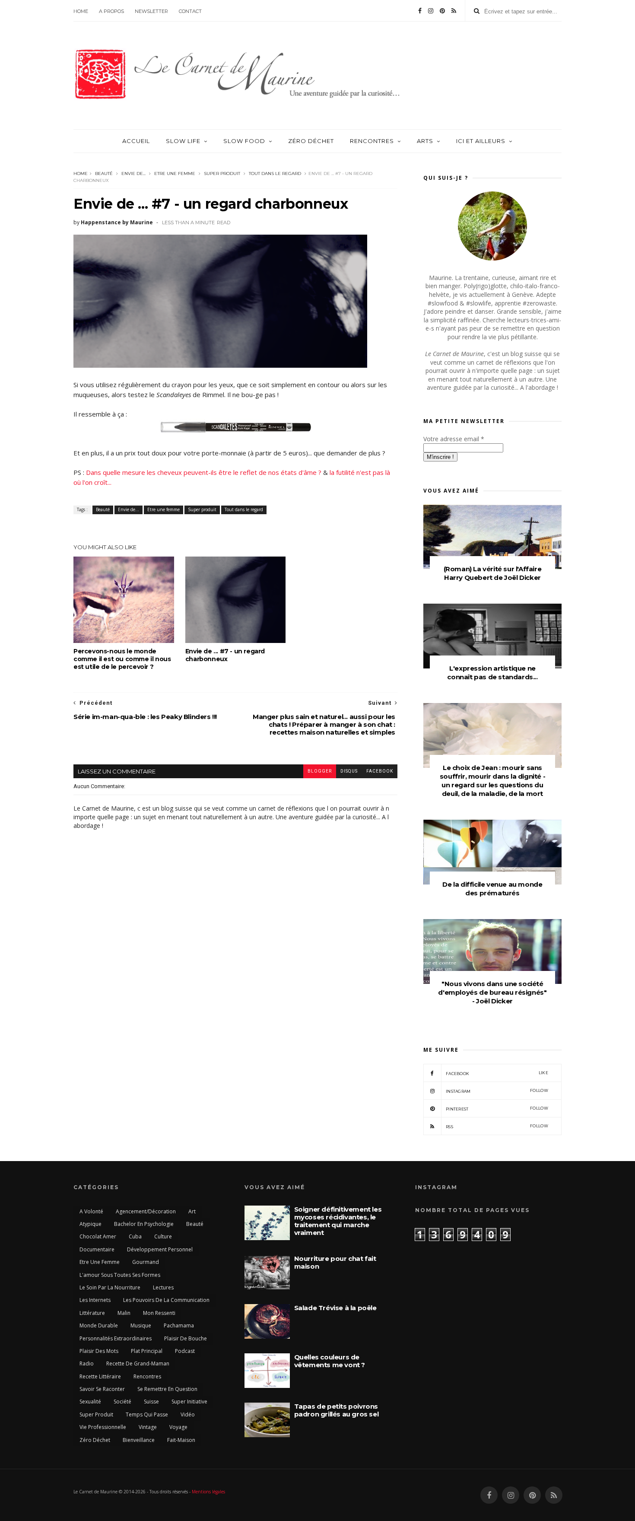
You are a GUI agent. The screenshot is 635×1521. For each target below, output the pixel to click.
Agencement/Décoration (146, 1211)
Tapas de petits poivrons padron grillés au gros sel (336, 1410)
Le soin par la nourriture (109, 1287)
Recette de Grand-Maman (137, 1363)
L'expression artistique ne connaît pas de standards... (492, 672)
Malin (123, 1313)
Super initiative (189, 1401)
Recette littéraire (100, 1376)
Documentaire (96, 1249)
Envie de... (133, 173)
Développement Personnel (160, 1249)
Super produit (222, 173)
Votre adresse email (453, 439)
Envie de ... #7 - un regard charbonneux (225, 655)
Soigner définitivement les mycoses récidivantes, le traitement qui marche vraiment (338, 1221)
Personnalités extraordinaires (115, 1338)
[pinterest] (442, 11)
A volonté (91, 1211)
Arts (425, 140)
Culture (163, 1236)
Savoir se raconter (102, 1389)
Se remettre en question (167, 1389)
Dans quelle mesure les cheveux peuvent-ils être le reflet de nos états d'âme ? (203, 472)
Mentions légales (208, 1492)
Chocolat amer (97, 1236)
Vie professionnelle (102, 1427)
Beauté (104, 173)
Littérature (92, 1313)
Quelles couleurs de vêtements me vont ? (329, 1361)
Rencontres (372, 140)
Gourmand (145, 1262)
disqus (349, 771)
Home (80, 11)
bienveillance (139, 1440)
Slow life (183, 140)
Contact (190, 11)
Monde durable (98, 1325)
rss (497, 1126)
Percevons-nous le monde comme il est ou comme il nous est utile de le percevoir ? (122, 659)
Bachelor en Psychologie (144, 1224)
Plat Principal (146, 1351)
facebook (379, 771)
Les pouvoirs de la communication (166, 1300)
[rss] (453, 11)
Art (192, 1211)
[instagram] (430, 11)
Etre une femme (174, 173)
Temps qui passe (147, 1414)
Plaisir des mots (98, 1351)
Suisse (151, 1401)
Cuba (135, 1236)
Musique (140, 1325)
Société (122, 1401)
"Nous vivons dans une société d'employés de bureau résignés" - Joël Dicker (492, 992)
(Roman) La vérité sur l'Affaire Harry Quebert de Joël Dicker (493, 573)
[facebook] (420, 11)
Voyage (178, 1427)
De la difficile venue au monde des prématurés (492, 888)
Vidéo (188, 1414)
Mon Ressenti (159, 1313)
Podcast (185, 1351)
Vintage (148, 1427)
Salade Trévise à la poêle (335, 1308)
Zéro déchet (311, 140)
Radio (86, 1363)
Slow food (244, 140)
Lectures (163, 1287)
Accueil (136, 140)
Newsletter (151, 11)
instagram (497, 1091)
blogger (320, 771)
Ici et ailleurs (480, 140)
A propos (111, 11)
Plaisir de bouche (185, 1338)
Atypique (90, 1224)
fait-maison (181, 1440)
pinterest (497, 1108)
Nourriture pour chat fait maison (335, 1262)
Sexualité (90, 1401)
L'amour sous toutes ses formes (119, 1275)
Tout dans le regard (275, 173)
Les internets (95, 1300)
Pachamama (179, 1325)
